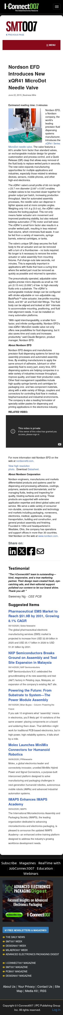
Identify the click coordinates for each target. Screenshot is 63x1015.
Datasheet (33, 469)
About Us (9, 986)
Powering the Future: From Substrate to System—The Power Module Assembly (30, 695)
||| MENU (50, 45)
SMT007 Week (14, 941)
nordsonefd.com (24, 460)
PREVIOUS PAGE (15, 34)
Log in (56, 1009)
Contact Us (44, 986)
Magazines (27, 863)
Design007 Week (16, 945)
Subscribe (9, 863)
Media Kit (31, 990)
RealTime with (49, 863)
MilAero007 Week (17, 950)
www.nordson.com (48, 536)
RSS (43, 990)
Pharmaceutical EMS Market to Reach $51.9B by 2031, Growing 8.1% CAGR (33, 616)
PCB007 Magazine (16, 971)
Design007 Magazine (19, 975)
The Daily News (15, 937)
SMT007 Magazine (17, 967)
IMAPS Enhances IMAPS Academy (27, 801)
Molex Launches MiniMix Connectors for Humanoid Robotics (29, 749)
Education (45, 869)
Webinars (30, 874)
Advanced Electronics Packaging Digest (32, 954)
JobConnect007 (21, 869)
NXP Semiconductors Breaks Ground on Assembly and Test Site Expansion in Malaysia (32, 657)
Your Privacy (26, 986)
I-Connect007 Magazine (21, 962)
